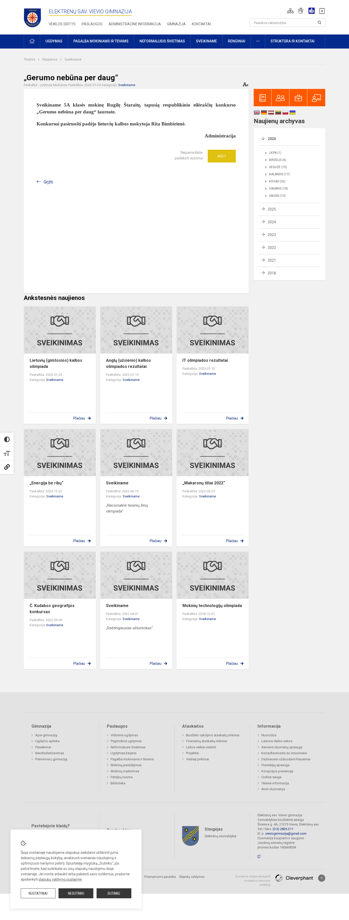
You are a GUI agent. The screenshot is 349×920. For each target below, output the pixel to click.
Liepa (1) (275, 153)
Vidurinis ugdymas (124, 735)
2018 (272, 273)
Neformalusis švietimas (128, 747)
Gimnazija (176, 24)
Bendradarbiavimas (49, 753)
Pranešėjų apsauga (275, 765)
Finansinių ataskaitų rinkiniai (206, 741)
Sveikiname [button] (206, 41)
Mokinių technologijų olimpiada (212, 605)
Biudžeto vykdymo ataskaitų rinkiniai (212, 735)
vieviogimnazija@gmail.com (286, 833)
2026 (272, 139)
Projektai (192, 753)
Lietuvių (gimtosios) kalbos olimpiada (56, 363)
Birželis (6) (277, 160)
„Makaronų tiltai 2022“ (203, 483)
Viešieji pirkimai (197, 759)
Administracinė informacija (135, 24)
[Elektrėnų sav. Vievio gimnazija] (34, 16)
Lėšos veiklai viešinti (201, 747)
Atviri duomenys (273, 789)
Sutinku (114, 893)
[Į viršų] (321, 878)
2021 (272, 260)
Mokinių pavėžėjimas (126, 765)
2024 (272, 222)
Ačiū (221, 156)
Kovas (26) (277, 181)
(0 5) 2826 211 (283, 829)
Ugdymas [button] (53, 41)
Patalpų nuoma (122, 777)
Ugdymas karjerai (123, 753)
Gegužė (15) (278, 167)
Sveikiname (73, 59)
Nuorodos (268, 735)
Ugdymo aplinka (47, 741)
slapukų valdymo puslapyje (60, 879)
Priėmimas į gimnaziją (51, 759)
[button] (290, 11)
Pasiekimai (43, 747)
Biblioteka (118, 783)
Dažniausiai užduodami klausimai (285, 759)
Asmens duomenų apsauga (281, 747)
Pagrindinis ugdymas (126, 741)
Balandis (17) (279, 174)
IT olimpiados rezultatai (205, 360)
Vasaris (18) (278, 188)
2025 (272, 209)
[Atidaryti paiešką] (319, 22)
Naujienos (50, 59)
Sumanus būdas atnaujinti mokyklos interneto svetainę (252, 881)
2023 (272, 235)
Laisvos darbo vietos (276, 741)
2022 (272, 248)
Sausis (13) (277, 195)
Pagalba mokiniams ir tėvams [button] (101, 41)
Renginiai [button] (236, 41)
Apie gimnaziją (46, 735)
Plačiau (79, 418)
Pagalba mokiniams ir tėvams (132, 759)
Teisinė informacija (275, 783)
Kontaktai (201, 24)
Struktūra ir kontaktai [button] (293, 41)
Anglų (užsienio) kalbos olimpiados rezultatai (128, 363)
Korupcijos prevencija (277, 771)
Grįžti (48, 182)
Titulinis (30, 59)
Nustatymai (38, 893)
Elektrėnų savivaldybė (220, 836)
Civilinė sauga (271, 777)
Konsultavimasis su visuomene (284, 753)
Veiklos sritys (62, 24)
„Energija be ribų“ (46, 483)
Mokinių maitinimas (125, 771)
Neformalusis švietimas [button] (162, 41)
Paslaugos (92, 24)
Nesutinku (76, 893)
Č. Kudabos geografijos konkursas (52, 608)
